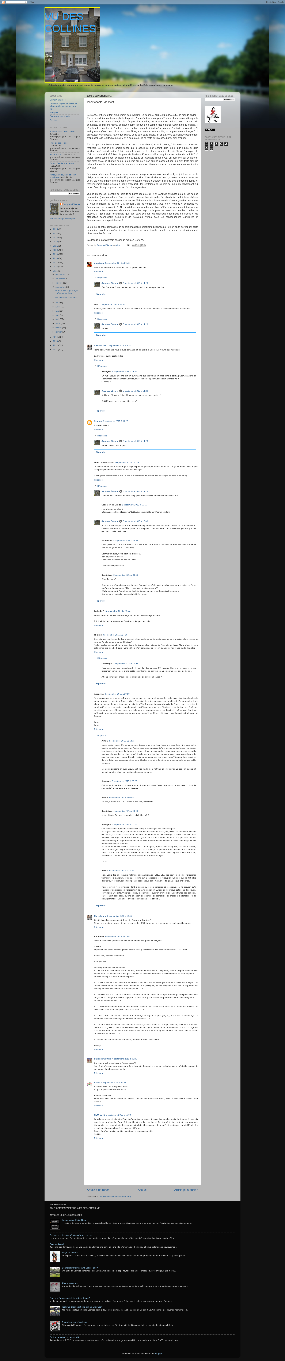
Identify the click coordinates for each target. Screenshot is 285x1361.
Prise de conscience (59, 143)
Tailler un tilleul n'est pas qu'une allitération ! (82, 1307)
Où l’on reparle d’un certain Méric (65, 1337)
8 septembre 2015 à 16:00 (118, 1115)
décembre (61, 274)
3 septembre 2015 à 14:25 (135, 491)
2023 (55, 237)
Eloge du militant (70, 1252)
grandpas (99, 263)
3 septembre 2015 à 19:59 (117, 694)
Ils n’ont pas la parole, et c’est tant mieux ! (66, 291)
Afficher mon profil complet (62, 218)
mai (58, 315)
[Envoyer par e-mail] (133, 245)
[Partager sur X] (139, 245)
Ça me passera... (70, 1283)
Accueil (142, 1189)
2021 (55, 246)
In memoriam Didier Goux (62, 131)
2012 (55, 345)
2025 (55, 229)
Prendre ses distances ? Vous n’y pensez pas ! (72, 1235)
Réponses (102, 277)
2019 (55, 254)
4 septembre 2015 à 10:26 (124, 824)
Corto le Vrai (100, 345)
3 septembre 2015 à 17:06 (135, 521)
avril (58, 319)
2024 (55, 233)
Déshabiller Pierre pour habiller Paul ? (80, 1268)
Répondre (98, 271)
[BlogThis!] (136, 245)
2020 (55, 250)
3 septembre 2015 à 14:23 (135, 391)
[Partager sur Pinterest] (144, 245)
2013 (55, 341)
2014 (55, 337)
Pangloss (54, 112)
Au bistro (54, 120)
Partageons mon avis (60, 116)
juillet (58, 307)
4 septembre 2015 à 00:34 (125, 663)
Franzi (97, 1082)
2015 (55, 271)
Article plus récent (98, 1189)
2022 (55, 241)
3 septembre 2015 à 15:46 (118, 611)
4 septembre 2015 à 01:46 (117, 936)
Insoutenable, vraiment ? (66, 297)
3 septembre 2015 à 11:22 (115, 421)
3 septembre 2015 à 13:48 (126, 462)
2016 (55, 266)
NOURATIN (99, 1115)
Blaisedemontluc (102, 1059)
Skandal (98, 421)
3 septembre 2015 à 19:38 (125, 575)
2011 (55, 349)
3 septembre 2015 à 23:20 (124, 781)
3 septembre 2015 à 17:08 (115, 635)
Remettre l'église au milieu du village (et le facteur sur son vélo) (63, 106)
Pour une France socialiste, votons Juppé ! (70, 1298)
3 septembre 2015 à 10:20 (119, 345)
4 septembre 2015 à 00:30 (125, 811)
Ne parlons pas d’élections (74, 1322)
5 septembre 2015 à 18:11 (113, 1082)
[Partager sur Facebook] (141, 245)
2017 (55, 262)
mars (58, 323)
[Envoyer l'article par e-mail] (128, 245)
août (58, 302)
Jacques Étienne (105, 245)
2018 (55, 258)
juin (57, 311)
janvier (59, 332)
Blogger (158, 1353)
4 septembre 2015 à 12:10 (121, 870)
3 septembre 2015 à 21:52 (121, 741)
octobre (59, 283)
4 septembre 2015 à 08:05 (124, 1059)
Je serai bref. (56, 154)
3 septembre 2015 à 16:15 (134, 505)
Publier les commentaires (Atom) (115, 1196)
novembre (61, 278)
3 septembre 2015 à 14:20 (135, 283)
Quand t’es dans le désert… (63, 163)
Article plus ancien (186, 1189)
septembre (61, 287)
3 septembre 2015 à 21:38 (119, 916)
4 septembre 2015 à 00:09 (121, 797)
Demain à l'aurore (58, 100)
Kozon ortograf (57, 1244)
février (59, 327)
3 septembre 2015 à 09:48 (117, 263)
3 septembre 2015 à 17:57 (125, 540)
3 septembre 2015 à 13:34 (124, 371)
